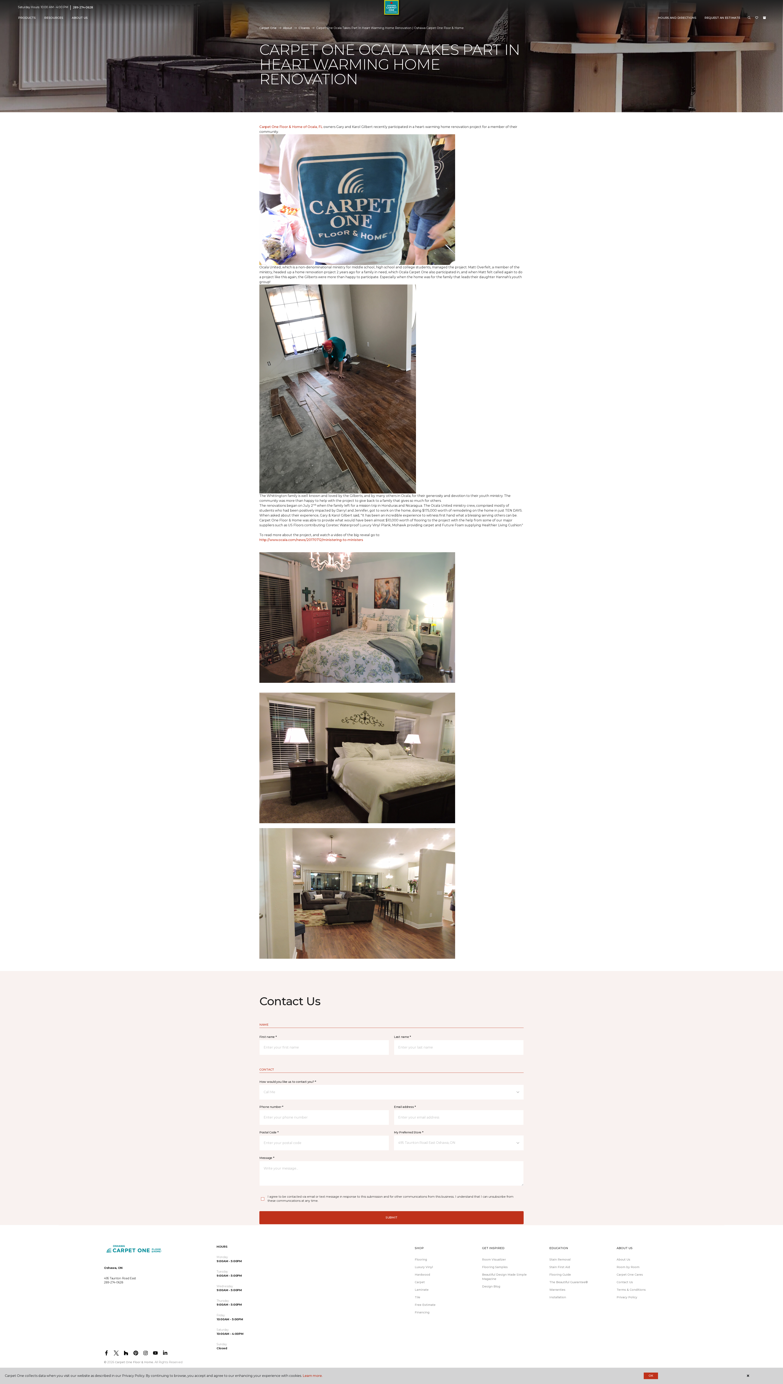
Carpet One (267, 28)
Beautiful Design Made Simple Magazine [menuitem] (504, 1277)
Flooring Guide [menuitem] (560, 1274)
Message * (266, 1157)
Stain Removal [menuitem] (560, 1259)
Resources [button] (53, 18)
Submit (391, 1217)
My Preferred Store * (408, 1132)
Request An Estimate (722, 18)
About (287, 28)
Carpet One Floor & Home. (134, 1362)
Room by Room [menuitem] (628, 1267)
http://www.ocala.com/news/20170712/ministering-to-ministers (311, 540)
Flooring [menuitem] (421, 1259)
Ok (651, 1375)
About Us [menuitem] (623, 1259)
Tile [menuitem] (417, 1297)
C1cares (304, 28)
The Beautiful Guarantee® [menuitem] (568, 1282)
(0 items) (764, 17)
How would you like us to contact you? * (287, 1081)
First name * (268, 1036)
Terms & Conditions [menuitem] (631, 1290)
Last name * (402, 1036)
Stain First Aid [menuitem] (559, 1267)
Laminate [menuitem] (422, 1290)
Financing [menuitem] (422, 1312)
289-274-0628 (83, 7)
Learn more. (312, 1376)
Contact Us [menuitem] (625, 1282)
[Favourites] (757, 17)
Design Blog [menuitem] (491, 1286)
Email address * (405, 1106)
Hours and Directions (677, 18)
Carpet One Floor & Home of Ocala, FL (291, 127)
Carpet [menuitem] (420, 1282)
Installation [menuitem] (557, 1297)
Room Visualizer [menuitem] (494, 1259)
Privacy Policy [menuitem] (627, 1297)
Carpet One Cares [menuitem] (630, 1274)
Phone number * (271, 1106)
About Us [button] (80, 18)
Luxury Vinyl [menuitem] (424, 1267)
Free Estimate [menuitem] (425, 1305)
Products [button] (27, 18)
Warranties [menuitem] (557, 1290)
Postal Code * (268, 1132)
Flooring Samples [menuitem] (495, 1267)
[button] (749, 17)
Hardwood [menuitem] (422, 1274)
